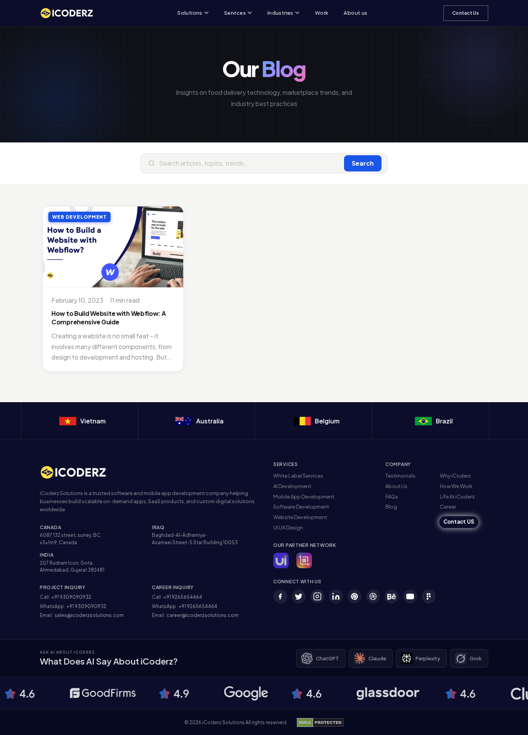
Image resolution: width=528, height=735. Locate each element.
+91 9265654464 (183, 597)
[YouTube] (410, 596)
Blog (391, 507)
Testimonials (400, 476)
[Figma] (429, 596)
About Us (396, 486)
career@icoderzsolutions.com (202, 615)
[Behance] (392, 596)
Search (363, 163)
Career (448, 507)
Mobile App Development (303, 496)
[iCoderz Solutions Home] (78, 472)
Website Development (300, 517)
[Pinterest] (354, 596)
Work (322, 13)
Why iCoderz (455, 476)
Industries (280, 13)
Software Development (301, 507)
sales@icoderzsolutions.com (89, 615)
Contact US (459, 522)
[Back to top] (510, 721)
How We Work (456, 486)
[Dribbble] (373, 596)
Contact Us (465, 13)
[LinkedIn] (336, 596)
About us (355, 13)
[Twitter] (299, 596)
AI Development (292, 486)
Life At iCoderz (457, 496)
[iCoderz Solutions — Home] (71, 13)
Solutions (190, 13)
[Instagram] (317, 596)
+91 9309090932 (71, 597)
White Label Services (298, 476)
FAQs (391, 496)
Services (235, 13)
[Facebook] (280, 596)
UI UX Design (288, 527)
